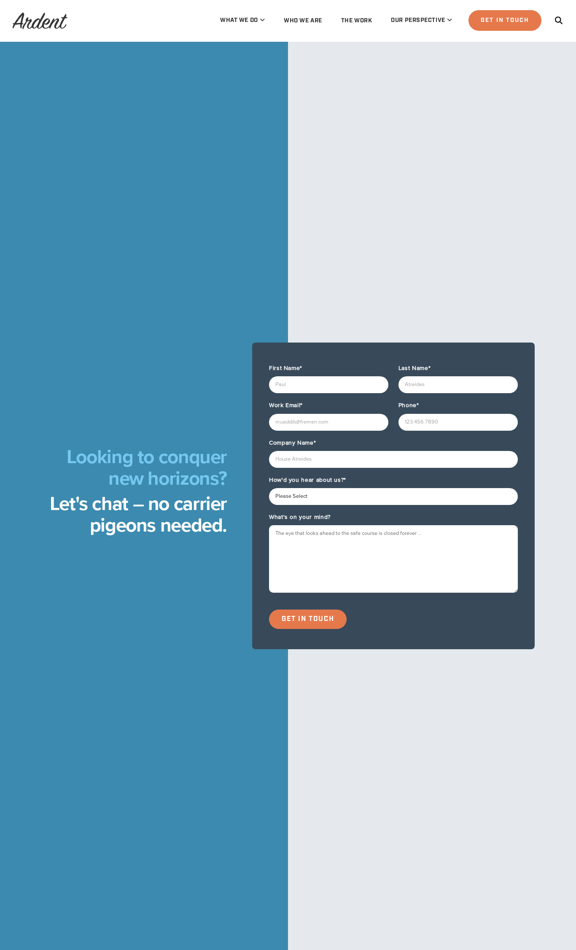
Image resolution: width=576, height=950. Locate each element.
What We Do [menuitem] (239, 20)
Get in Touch (505, 20)
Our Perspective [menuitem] (418, 20)
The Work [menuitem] (356, 20)
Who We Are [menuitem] (303, 20)
